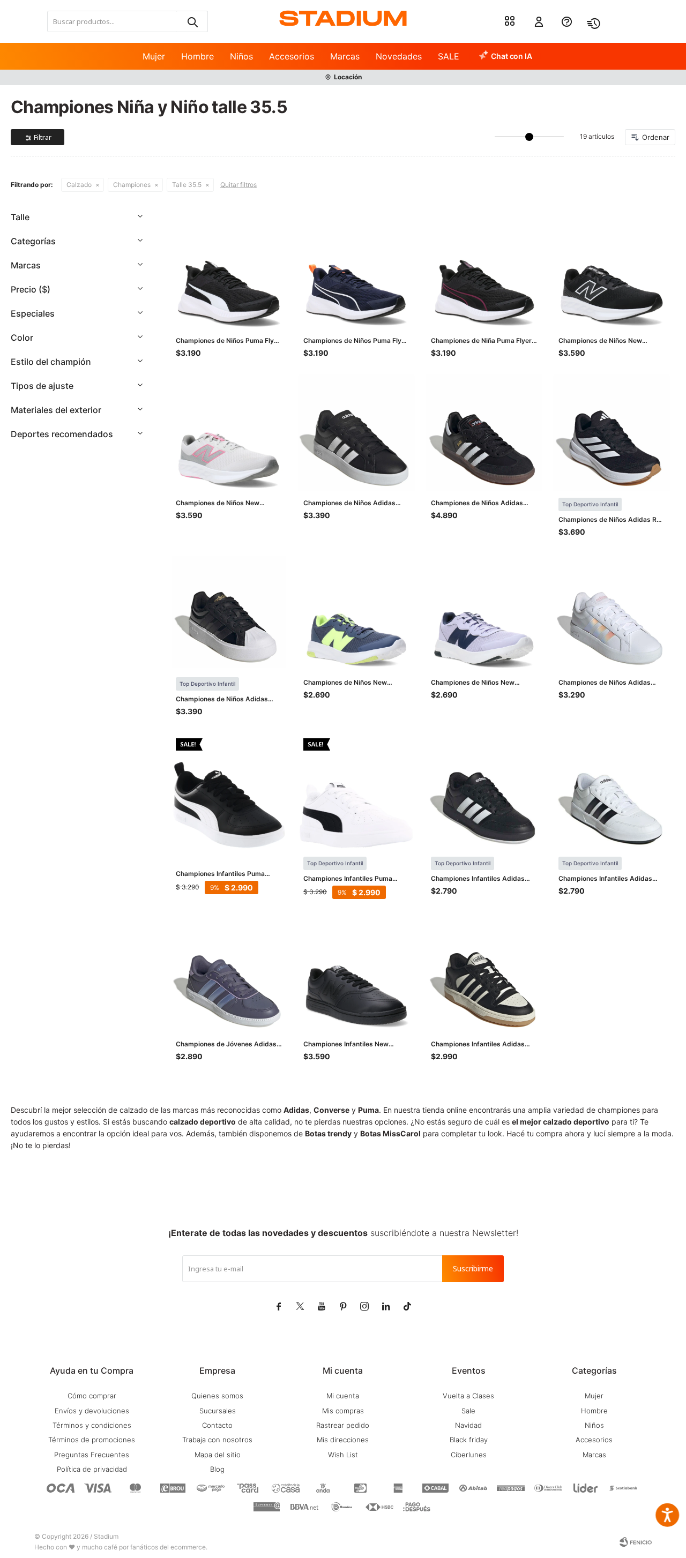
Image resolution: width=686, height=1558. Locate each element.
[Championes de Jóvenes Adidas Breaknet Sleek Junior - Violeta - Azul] (228, 973)
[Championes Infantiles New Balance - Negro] (356, 973)
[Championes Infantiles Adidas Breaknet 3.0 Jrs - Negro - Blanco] (484, 791)
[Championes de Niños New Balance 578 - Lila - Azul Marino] (484, 611)
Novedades (399, 56)
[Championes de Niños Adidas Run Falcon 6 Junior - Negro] (611, 432)
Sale (468, 1410)
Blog (217, 1469)
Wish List (343, 1454)
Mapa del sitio (218, 1454)
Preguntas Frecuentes (91, 1454)
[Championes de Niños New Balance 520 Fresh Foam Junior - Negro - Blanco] (611, 270)
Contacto (217, 1425)
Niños (241, 56)
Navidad (468, 1425)
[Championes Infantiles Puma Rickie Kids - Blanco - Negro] (356, 791)
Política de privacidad (92, 1469)
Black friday (469, 1439)
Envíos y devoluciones (92, 1410)
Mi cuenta (342, 1395)
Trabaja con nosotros (217, 1439)
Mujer (154, 56)
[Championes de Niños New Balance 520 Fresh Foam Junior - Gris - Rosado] (228, 432)
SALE (448, 56)
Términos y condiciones (92, 1425)
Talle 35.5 (187, 185)
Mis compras (343, 1410)
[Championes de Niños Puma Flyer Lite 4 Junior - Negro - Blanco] (228, 270)
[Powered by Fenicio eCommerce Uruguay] (636, 1542)
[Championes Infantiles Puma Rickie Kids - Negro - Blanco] (228, 791)
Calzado (79, 185)
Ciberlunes (469, 1454)
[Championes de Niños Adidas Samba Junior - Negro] (484, 432)
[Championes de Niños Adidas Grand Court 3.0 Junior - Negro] (356, 432)
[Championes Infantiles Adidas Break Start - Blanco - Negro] (484, 973)
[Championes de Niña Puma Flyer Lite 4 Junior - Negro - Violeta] (484, 270)
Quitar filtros (238, 185)
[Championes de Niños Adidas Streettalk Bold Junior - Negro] (228, 611)
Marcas (345, 56)
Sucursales (217, 1410)
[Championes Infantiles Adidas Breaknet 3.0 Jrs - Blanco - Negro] (611, 791)
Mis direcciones (343, 1439)
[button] (192, 21)
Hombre (197, 56)
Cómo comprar (92, 1395)
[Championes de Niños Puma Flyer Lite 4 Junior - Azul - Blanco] (356, 270)
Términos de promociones (91, 1439)
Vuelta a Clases (468, 1395)
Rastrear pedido (342, 1425)
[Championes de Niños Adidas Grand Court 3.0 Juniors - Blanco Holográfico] (611, 611)
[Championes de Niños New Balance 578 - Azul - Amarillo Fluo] (356, 611)
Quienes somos (217, 1395)
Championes (132, 185)
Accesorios (291, 56)
